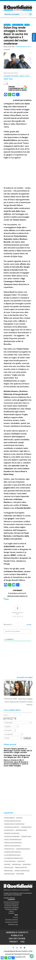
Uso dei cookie (17, 938)
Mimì (7, 864)
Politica (8, 867)
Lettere (20, 861)
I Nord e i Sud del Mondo (12, 839)
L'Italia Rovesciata (23, 849)
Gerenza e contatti (17, 932)
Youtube (11, 913)
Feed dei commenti (11, 922)
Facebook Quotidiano (11, 902)
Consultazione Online (11, 827)
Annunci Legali (9, 817)
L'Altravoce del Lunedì (12, 845)
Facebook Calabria (11, 906)
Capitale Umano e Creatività (14, 824)
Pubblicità (17, 935)
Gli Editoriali (21, 830)
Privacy (13, 941)
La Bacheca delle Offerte (12, 852)
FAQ (22, 941)
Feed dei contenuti (11, 920)
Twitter (11, 911)
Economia (9, 830)
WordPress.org (13, 924)
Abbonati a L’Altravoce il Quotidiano (16, 890)
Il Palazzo (26, 836)
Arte (19, 817)
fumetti (7, 76)
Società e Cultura (17, 24)
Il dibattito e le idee (11, 833)
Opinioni (27, 864)
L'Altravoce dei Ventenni (13, 842)
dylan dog (8, 79)
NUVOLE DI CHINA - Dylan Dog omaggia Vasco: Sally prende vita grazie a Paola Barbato (18, 702)
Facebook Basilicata (11, 904)
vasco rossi (24, 76)
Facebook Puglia (11, 909)
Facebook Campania (11, 907)
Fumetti (27, 24)
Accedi (28, 624)
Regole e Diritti (21, 867)
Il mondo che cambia (11, 836)
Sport (20, 873)
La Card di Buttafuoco (12, 855)
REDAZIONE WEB (9, 46)
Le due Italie (9, 861)
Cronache (26, 827)
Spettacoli (9, 873)
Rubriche (8, 870)
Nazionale (7, 24)
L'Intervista (9, 849)
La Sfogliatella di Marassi (13, 858)
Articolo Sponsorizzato (12, 821)
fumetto (15, 76)
